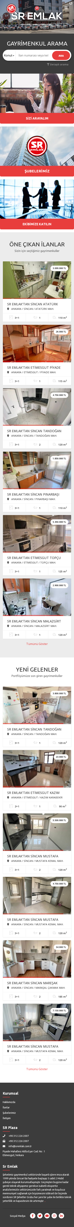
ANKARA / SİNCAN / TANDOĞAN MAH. (34, 435)
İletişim (7, 1118)
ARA (61, 55)
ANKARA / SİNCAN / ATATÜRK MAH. (32, 308)
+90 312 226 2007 (18, 1135)
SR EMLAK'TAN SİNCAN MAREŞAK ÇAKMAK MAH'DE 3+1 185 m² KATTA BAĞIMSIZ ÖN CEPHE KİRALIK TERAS (34, 983)
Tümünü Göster (37, 644)
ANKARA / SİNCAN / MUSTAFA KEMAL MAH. (37, 860)
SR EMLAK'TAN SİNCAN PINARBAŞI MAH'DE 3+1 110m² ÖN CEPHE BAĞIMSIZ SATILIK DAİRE (33, 494)
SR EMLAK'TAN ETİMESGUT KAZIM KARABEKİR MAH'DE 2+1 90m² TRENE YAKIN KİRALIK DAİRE (35, 793)
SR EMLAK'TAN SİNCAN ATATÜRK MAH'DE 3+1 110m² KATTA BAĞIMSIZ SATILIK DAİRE (35, 304)
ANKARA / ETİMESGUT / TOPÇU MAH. (33, 562)
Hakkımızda (9, 1102)
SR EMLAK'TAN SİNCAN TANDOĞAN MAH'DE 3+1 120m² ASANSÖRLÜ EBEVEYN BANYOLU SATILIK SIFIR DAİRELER (34, 431)
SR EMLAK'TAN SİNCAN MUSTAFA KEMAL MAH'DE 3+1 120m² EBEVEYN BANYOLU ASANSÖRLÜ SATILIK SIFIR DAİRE (35, 919)
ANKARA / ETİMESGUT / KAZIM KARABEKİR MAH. (35, 797)
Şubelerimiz (9, 1112)
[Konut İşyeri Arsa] (9, 55)
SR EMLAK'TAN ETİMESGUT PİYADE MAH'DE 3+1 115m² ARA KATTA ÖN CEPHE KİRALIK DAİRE (34, 367)
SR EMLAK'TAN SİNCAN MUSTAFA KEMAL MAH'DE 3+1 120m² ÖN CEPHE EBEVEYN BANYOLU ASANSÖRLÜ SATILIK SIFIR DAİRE (35, 856)
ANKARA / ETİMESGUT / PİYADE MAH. (33, 372)
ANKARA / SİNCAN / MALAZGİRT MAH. (34, 625)
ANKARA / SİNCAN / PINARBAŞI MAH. (33, 499)
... (45, 1200)
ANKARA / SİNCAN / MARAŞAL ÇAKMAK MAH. (38, 987)
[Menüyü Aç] (66, 8)
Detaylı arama (58, 64)
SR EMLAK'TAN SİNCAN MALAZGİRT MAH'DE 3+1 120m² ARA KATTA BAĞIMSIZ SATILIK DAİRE (34, 621)
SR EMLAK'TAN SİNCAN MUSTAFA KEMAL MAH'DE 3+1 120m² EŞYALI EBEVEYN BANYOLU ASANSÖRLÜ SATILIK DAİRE (32, 1046)
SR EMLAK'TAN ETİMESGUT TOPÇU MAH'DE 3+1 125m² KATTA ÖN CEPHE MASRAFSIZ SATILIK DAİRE (35, 558)
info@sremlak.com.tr (20, 1146)
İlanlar (6, 1107)
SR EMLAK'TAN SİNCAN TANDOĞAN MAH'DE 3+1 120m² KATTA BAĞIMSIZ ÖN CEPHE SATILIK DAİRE (35, 729)
